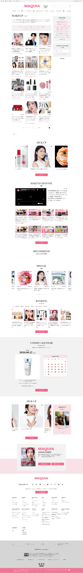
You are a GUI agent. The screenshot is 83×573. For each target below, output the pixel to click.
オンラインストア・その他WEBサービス (63, 544)
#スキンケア (14, 121)
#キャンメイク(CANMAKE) (29, 123)
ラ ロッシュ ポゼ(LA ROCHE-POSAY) (27, 380)
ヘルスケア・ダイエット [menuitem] (66, 502)
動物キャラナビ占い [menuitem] (55, 516)
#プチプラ (40, 99)
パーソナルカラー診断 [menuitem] (65, 512)
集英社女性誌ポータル (77, 1)
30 (45, 374)
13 (58, 367)
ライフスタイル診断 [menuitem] (35, 515)
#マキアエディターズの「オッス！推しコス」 (62, 31)
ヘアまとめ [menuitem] (43, 504)
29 (65, 372)
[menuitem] (16, 498)
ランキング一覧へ (41, 331)
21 (62, 369)
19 (55, 369)
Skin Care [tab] (17, 306)
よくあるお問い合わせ (41, 559)
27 (58, 372)
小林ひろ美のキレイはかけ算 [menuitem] (46, 515)
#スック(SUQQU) (19, 53)
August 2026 (55, 356)
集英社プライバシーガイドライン (53, 559)
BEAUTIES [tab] (45, 306)
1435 (39, 127)
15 (65, 367)
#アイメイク (14, 53)
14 (62, 367)
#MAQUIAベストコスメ (62, 24)
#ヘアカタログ (65, 33)
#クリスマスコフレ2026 (58, 26)
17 (48, 369)
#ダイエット (57, 37)
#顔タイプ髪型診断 (59, 33)
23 (45, 372)
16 (45, 369)
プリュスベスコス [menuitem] (25, 519)
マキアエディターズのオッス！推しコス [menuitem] (46, 512)
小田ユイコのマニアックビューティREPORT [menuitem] (46, 517)
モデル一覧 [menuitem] (24, 532)
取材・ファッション (31, 544)
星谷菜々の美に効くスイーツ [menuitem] (46, 522)
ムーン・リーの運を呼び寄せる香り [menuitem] (56, 518)
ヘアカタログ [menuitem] (44, 502)
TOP (13, 134)
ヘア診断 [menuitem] (43, 505)
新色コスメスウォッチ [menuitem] (35, 504)
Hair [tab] (36, 306)
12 (55, 367)
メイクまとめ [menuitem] (24, 502)
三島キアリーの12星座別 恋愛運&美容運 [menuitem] (56, 514)
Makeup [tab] (22, 306)
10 (48, 367)
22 (65, 369)
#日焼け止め (58, 35)
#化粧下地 (44, 99)
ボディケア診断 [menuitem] (54, 504)
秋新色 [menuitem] (33, 502)
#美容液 (33, 99)
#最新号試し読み (62, 39)
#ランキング (19, 76)
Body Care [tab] (27, 306)
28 (62, 372)
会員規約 (64, 559)
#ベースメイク (46, 53)
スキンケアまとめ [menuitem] (15, 502)
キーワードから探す (62, 53)
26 (55, 372)
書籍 (43, 544)
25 (52, 372)
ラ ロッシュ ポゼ (28, 381)
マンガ (13, 544)
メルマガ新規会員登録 (41, 492)
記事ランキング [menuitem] (14, 515)
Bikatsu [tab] (32, 306)
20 (58, 369)
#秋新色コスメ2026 (66, 26)
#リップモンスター (62, 37)
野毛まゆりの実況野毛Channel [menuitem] (45, 520)
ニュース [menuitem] (33, 512)
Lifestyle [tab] (40, 306)
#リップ (13, 99)
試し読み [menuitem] (23, 527)
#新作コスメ (41, 53)
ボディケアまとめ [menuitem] (55, 502)
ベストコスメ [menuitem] (24, 512)
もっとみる (41, 174)
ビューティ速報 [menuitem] (34, 505)
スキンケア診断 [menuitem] (14, 504)
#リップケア (63, 35)
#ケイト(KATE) (32, 76)
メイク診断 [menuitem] (24, 505)
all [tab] (13, 306)
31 (48, 374)
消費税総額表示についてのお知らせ (41, 549)
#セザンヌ (68, 37)
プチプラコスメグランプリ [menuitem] (26, 515)
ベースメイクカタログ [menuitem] (25, 504)
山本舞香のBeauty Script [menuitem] (46, 524)
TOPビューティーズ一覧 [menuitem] (16, 512)
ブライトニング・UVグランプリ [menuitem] (26, 517)
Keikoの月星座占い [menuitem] (55, 512)
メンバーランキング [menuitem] (15, 517)
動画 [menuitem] (23, 530)
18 (51, 369)
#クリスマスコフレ (18, 99)
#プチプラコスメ (41, 121)
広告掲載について (31, 559)
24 (48, 372)
